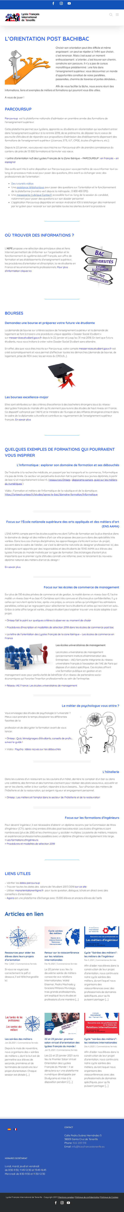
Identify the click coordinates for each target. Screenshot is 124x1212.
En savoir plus (13, 567)
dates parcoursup (30, 882)
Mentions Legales (66, 1197)
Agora (10, 898)
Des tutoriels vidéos (22, 183)
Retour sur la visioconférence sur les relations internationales (62, 956)
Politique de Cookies (109, 1197)
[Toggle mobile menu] (117, 14)
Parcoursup (11, 118)
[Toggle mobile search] (111, 14)
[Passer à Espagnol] (9, 1129)
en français (106, 158)
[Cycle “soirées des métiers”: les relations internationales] (101, 1024)
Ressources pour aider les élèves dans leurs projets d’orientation (20, 956)
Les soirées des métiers (18, 1039)
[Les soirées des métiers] (22, 1024)
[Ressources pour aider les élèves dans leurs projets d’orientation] (22, 937)
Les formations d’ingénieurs (22, 839)
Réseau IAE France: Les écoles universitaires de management (42, 685)
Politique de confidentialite (87, 1197)
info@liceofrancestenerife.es (88, 1146)
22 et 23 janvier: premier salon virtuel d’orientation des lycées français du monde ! (62, 1042)
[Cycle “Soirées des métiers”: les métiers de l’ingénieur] (101, 937)
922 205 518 (79, 1142)
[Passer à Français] (15, 1129)
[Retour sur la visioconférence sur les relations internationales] (62, 937)
